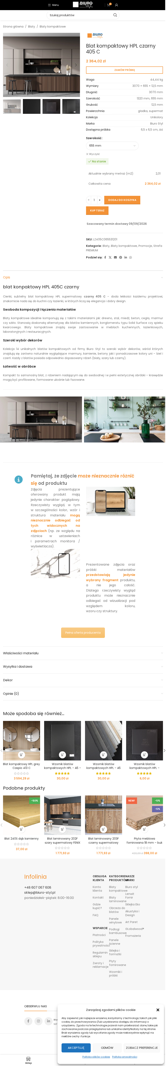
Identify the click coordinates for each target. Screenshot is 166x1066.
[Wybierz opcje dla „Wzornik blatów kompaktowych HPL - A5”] (103, 754)
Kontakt (98, 897)
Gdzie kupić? (97, 906)
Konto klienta (97, 889)
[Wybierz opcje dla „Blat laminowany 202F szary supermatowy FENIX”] (62, 829)
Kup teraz (97, 210)
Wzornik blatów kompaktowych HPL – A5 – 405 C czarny (62, 768)
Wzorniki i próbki (115, 974)
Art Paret (131, 922)
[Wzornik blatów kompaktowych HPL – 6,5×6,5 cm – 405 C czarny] (144, 740)
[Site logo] (83, 5)
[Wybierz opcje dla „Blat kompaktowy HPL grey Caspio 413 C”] (21, 754)
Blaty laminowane (117, 899)
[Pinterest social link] (120, 257)
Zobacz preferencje (142, 1048)
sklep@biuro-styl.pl (39, 892)
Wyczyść (94, 154)
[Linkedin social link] (125, 257)
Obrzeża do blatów (117, 910)
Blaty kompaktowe (53, 27)
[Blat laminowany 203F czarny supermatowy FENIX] (103, 815)
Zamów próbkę (124, 70)
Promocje (145, 246)
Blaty (31, 27)
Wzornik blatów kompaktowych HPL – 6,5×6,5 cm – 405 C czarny (145, 770)
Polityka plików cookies (96, 1057)
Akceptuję (76, 1048)
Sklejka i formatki (115, 952)
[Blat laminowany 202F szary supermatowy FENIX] (62, 815)
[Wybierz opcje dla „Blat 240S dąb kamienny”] (21, 829)
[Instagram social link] (38, 1021)
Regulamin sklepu (100, 954)
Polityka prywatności (124, 1057)
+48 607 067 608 (37, 887)
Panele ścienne (114, 942)
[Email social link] (115, 257)
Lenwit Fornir (129, 896)
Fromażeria (133, 936)
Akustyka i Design (132, 913)
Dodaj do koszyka (122, 200)
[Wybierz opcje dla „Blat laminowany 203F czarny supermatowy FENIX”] (103, 829)
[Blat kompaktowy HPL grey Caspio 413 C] (21, 740)
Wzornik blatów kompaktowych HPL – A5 (103, 766)
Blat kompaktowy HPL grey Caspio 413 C (21, 766)
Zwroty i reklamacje (101, 965)
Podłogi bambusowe (117, 931)
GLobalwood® (133, 929)
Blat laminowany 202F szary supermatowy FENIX (62, 841)
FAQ (95, 915)
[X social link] (110, 257)
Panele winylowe (115, 920)
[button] (158, 1010)
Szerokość (93, 138)
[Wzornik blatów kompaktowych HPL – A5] (103, 740)
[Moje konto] (116, 5)
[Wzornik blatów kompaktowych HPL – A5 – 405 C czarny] (62, 740)
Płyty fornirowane (117, 963)
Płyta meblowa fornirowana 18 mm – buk (144, 841)
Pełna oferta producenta (83, 633)
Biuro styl (131, 887)
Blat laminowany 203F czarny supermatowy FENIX (103, 843)
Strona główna (13, 27)
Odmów (107, 1048)
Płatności (99, 935)
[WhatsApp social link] (130, 257)
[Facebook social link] (105, 257)
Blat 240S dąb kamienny (21, 839)
